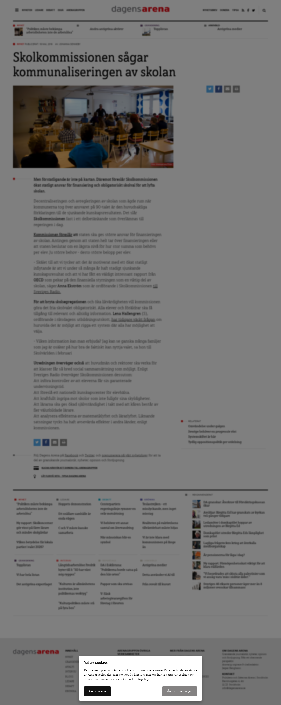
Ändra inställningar (179, 691)
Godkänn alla (97, 691)
